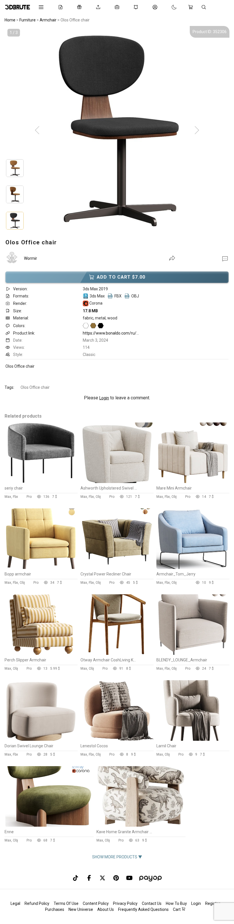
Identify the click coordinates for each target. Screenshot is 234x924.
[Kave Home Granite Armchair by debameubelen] (140, 825)
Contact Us (152, 903)
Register (212, 903)
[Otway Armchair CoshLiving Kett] (117, 653)
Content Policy (96, 903)
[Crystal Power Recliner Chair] (117, 567)
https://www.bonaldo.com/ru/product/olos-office (127, 333)
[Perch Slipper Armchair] (41, 653)
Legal (15, 903)
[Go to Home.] (17, 7)
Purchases (54, 909)
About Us (105, 909)
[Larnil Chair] (192, 739)
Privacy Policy (125, 903)
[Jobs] (118, 7)
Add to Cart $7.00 (121, 277)
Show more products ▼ (117, 857)
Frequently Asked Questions (143, 909)
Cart (177, 909)
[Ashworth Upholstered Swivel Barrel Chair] (117, 481)
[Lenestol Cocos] (117, 739)
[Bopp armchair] (41, 567)
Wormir (30, 258)
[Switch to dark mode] (168, 7)
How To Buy (176, 903)
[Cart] (191, 7)
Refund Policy (37, 903)
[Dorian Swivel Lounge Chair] (41, 739)
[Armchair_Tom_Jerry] (192, 567)
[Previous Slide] (37, 130)
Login (104, 398)
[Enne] (49, 825)
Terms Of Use (66, 903)
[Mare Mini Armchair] (192, 481)
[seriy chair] (41, 481)
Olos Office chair (35, 387)
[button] (225, 258)
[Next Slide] (196, 130)
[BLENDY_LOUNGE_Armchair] (192, 653)
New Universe (80, 909)
